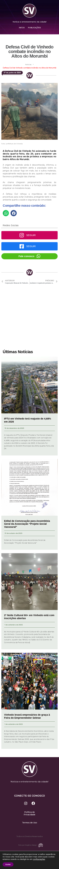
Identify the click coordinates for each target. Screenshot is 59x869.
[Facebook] (33, 803)
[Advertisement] (29, 317)
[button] (6, 213)
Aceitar (8, 864)
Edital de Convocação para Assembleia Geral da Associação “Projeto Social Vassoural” (27, 524)
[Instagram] (25, 803)
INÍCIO (22, 28)
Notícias (28, 64)
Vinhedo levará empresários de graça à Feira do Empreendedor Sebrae (27, 716)
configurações (39, 859)
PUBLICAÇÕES (34, 28)
